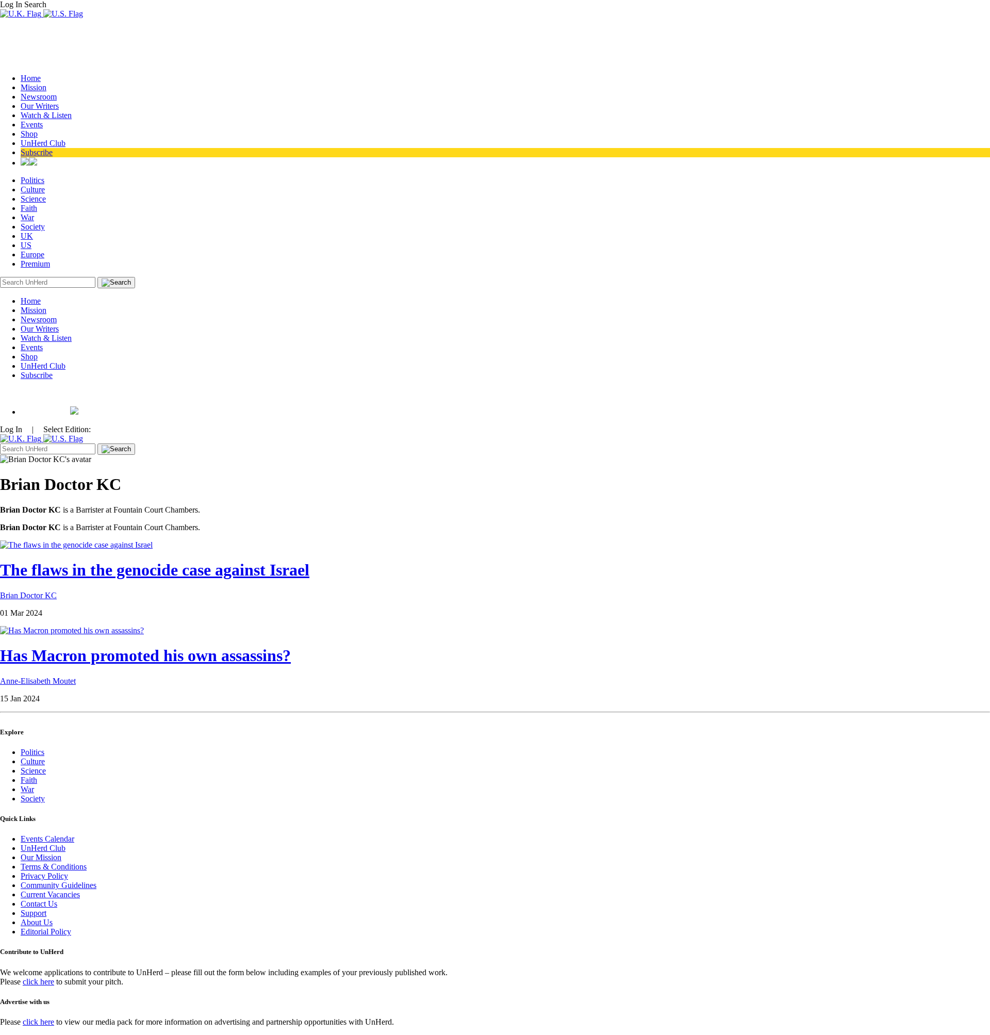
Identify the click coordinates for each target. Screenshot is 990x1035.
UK (27, 236)
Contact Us (39, 903)
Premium (35, 263)
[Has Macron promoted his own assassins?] (72, 630)
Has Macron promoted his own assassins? (145, 655)
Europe (32, 254)
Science (33, 198)
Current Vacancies (50, 894)
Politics (32, 180)
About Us (37, 922)
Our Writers (40, 106)
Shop (29, 133)
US (26, 245)
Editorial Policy (46, 931)
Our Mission (41, 857)
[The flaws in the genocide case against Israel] (76, 544)
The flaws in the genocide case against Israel (154, 570)
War (27, 217)
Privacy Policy (44, 876)
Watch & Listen (46, 115)
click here (38, 981)
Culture (33, 189)
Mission (33, 87)
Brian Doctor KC (28, 595)
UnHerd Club (43, 143)
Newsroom (39, 96)
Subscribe (37, 152)
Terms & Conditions (54, 866)
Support (33, 913)
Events (32, 124)
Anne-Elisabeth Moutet (38, 681)
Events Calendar (47, 838)
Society (33, 226)
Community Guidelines (58, 885)
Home (31, 78)
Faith (29, 208)
